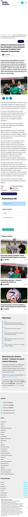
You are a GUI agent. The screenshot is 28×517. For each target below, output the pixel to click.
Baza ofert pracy (5, 465)
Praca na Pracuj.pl (5, 447)
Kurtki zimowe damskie (6, 461)
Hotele (2, 459)
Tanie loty (3, 457)
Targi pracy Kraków (5, 453)
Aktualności (3, 35)
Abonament (3, 440)
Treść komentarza (8, 217)
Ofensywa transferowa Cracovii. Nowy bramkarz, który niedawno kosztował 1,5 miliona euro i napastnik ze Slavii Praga (14, 36)
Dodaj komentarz (8, 229)
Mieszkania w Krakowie (6, 469)
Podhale (3, 432)
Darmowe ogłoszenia (6, 472)
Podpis (5, 213)
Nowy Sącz (3, 430)
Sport (9, 35)
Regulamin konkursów (6, 438)
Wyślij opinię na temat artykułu (9, 193)
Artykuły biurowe (4, 463)
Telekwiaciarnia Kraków (6, 455)
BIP (1, 442)
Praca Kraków (4, 449)
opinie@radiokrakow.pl (12, 377)
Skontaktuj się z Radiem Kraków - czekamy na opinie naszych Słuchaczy (13, 359)
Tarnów (2, 426)
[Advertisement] (14, 20)
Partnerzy (3, 444)
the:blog (2, 467)
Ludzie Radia (4, 436)
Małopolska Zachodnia (6, 428)
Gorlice (2, 434)
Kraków (2, 424)
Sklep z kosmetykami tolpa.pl (7, 474)
